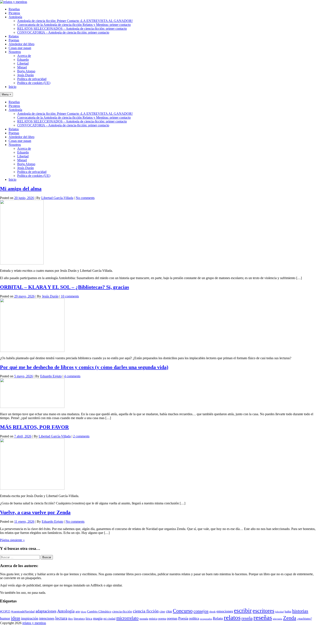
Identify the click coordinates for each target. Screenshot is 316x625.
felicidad (279, 612)
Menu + (6, 94)
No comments (85, 198)
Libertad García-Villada (57, 198)
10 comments (70, 296)
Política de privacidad (31, 79)
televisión (277, 619)
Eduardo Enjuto (51, 376)
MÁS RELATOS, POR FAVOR (34, 427)
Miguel (22, 67)
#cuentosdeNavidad (23, 611)
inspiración (29, 618)
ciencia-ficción (122, 611)
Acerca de (24, 56)
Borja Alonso (26, 71)
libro (70, 618)
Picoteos (14, 13)
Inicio (12, 87)
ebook (212, 611)
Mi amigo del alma (20, 188)
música (153, 618)
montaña (144, 618)
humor (5, 618)
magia (98, 618)
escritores (263, 611)
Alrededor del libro (21, 44)
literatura (79, 618)
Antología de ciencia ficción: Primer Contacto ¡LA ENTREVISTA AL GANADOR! (75, 21)
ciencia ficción (146, 611)
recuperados (206, 619)
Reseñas (14, 9)
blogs (83, 612)
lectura (61, 618)
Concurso (183, 611)
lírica (89, 618)
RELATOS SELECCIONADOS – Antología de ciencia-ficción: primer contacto (72, 28)
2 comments (81, 436)
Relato (218, 618)
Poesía (183, 618)
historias (300, 611)
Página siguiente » (12, 540)
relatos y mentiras (34, 623)
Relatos (14, 36)
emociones (224, 611)
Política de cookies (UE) (33, 83)
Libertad (23, 63)
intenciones (46, 618)
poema (162, 618)
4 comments (72, 376)
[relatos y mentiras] (13, 2)
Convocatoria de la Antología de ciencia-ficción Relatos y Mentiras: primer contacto (74, 24)
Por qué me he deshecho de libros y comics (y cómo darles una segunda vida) (84, 367)
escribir (243, 610)
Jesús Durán (25, 75)
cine (162, 611)
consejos (201, 611)
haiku (288, 611)
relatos (232, 617)
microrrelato (127, 618)
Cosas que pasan (20, 48)
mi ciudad (109, 618)
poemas (172, 618)
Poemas (14, 40)
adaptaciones (45, 611)
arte (77, 611)
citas (169, 611)
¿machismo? (304, 618)
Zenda (289, 618)
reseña (247, 618)
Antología (15, 17)
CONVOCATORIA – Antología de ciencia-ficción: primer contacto (63, 32)
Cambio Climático (99, 611)
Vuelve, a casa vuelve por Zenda (35, 512)
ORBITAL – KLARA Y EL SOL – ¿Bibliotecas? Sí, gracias (64, 287)
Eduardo (23, 59)
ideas (15, 618)
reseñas (262, 617)
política (194, 618)
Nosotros (15, 52)
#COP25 (5, 611)
